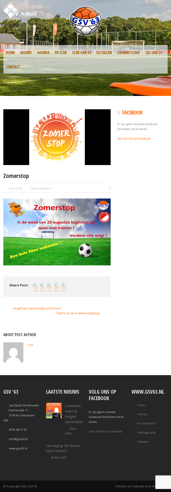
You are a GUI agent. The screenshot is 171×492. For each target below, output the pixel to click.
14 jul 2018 (15, 188)
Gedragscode (146, 432)
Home (10, 52)
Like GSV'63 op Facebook (134, 138)
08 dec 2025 (58, 457)
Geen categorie (41, 188)
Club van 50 (81, 52)
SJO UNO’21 (153, 52)
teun (30, 344)
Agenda (43, 52)
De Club (61, 52)
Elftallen (104, 52)
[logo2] (57, 137)
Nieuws (26, 52)
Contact (13, 66)
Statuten (143, 442)
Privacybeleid (146, 423)
